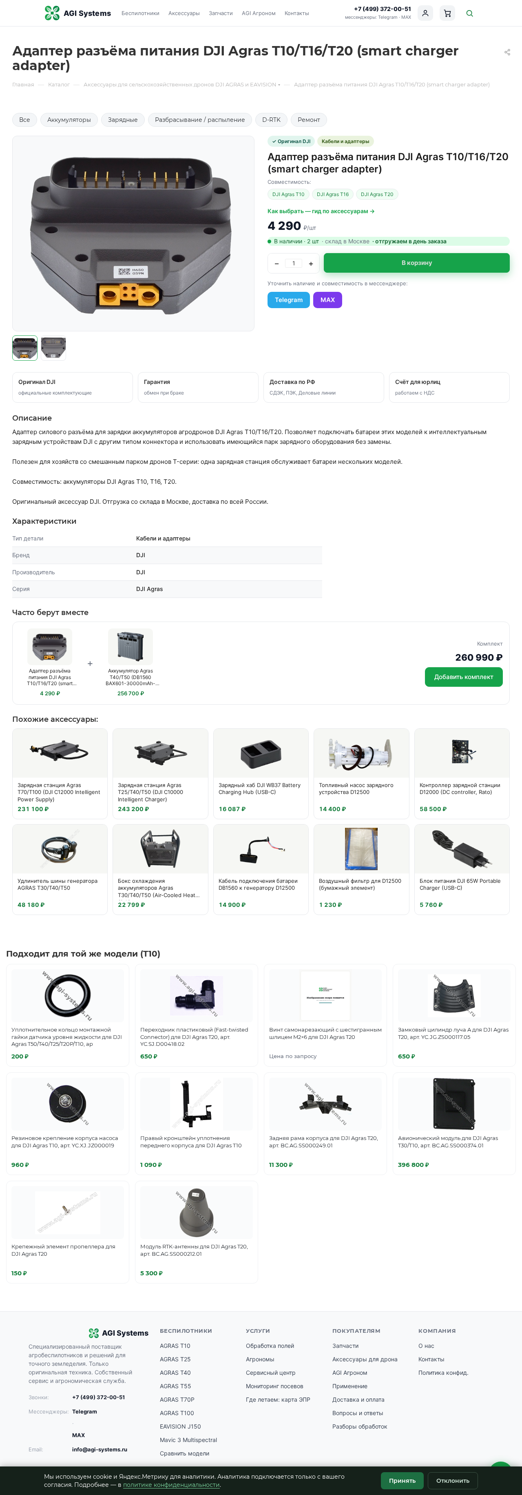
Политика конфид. (443, 1372)
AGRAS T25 (175, 1359)
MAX (406, 17)
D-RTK (271, 119)
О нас (426, 1345)
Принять (402, 1480)
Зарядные (123, 119)
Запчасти (221, 13)
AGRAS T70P (177, 1399)
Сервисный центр (271, 1372)
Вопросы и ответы (357, 1412)
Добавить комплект (463, 677)
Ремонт (309, 119)
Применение (349, 1386)
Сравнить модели (184, 1453)
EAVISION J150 (180, 1426)
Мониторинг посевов (274, 1386)
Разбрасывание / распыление (200, 119)
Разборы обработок (359, 1426)
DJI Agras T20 (377, 194)
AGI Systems (87, 13)
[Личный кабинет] (425, 13)
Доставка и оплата (358, 1399)
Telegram (388, 17)
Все (24, 119)
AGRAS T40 (175, 1372)
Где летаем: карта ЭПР (278, 1399)
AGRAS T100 (177, 1412)
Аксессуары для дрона (365, 1359)
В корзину (417, 263)
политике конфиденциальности (171, 1484)
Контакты (297, 13)
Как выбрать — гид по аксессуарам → (321, 210)
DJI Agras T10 (288, 194)
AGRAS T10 (175, 1345)
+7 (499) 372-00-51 (382, 8)
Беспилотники (140, 13)
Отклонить (452, 1480)
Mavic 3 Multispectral (188, 1439)
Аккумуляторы (69, 119)
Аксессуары (184, 13)
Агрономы (260, 1359)
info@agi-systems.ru (99, 1449)
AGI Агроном (259, 13)
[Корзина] (447, 13)
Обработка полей (270, 1345)
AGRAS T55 (175, 1386)
